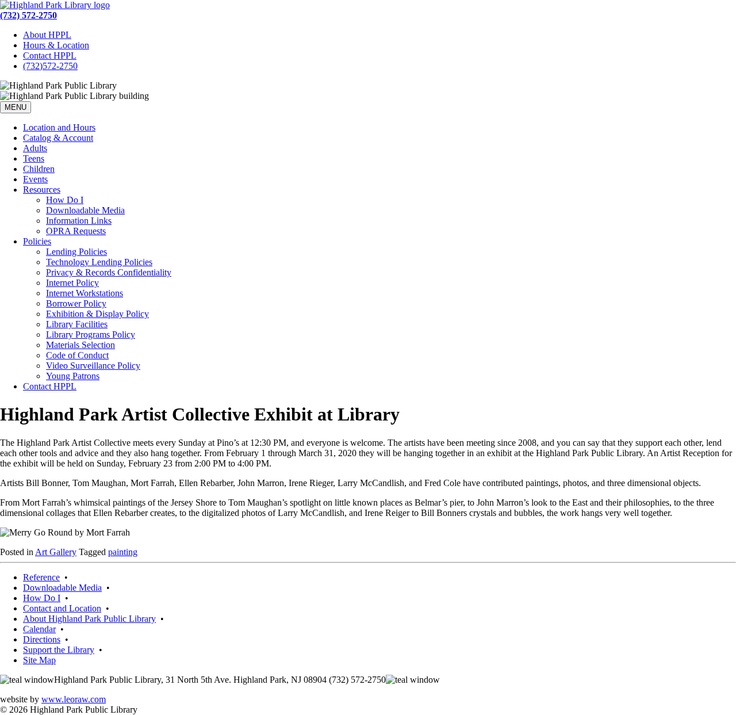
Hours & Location (56, 45)
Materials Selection (80, 345)
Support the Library (58, 650)
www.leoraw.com (73, 699)
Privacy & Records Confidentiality (108, 272)
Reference (41, 577)
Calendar (39, 629)
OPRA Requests (76, 231)
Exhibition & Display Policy (97, 314)
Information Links (79, 220)
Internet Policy (72, 283)
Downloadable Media (85, 210)
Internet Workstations (84, 293)
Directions (41, 639)
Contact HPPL (49, 55)
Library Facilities (77, 324)
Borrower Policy (76, 303)
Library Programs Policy (90, 334)
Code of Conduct (77, 355)
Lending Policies (76, 252)
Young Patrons (72, 376)
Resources (41, 189)
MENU (15, 107)
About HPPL (47, 35)
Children (39, 169)
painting (122, 552)
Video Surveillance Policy (93, 365)
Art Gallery (55, 552)
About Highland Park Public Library (89, 619)
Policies (37, 241)
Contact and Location (62, 608)
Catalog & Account (58, 138)
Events (35, 179)
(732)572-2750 (50, 66)
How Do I (64, 200)
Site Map (39, 660)
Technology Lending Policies (99, 262)
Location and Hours (59, 127)
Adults (35, 148)
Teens (33, 158)
